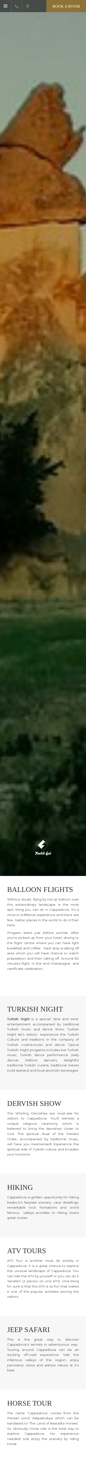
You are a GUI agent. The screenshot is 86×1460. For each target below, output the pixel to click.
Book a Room (66, 6)
